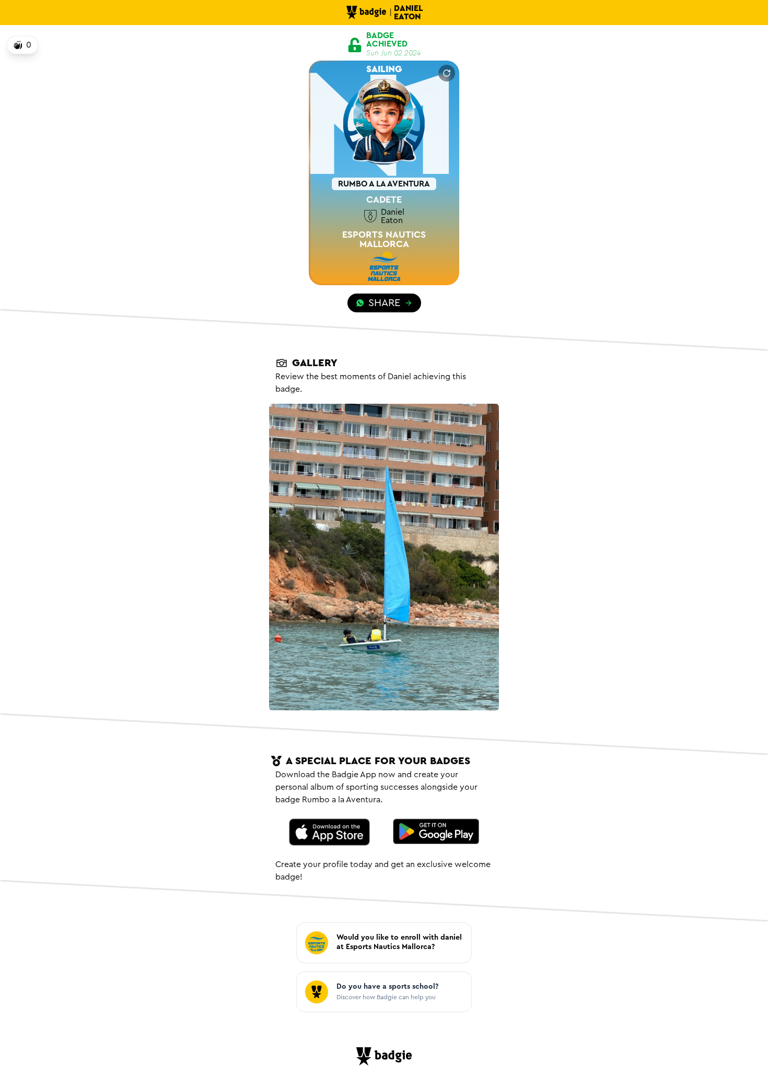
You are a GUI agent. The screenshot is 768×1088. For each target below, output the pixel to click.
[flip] (446, 73)
